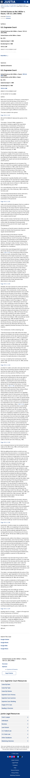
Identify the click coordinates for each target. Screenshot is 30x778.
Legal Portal (15, 762)
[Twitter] (20, 757)
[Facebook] (12, 757)
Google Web (4, 645)
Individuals (5, 720)
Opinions (8, 16)
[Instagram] (14, 757)
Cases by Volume (7, 691)
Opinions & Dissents (6, 65)
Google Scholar (5, 639)
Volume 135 (13, 6)
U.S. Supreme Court (21, 5)
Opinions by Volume (5, 6)
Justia (2, 5)
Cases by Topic (6, 688)
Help (15, 767)
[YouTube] (10, 757)
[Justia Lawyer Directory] (22, 757)
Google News (4, 648)
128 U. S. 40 (11, 386)
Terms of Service (15, 770)
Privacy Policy (15, 772)
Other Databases (7, 737)
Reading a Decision (7, 708)
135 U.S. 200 (4, 88)
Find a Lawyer (6, 717)
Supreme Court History (8, 694)
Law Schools (5, 727)
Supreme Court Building (9, 701)
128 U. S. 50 (7, 252)
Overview (3, 16)
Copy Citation (9, 673)
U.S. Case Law (12, 5)
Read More (4, 55)
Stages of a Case (7, 705)
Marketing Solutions (8, 741)
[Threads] (16, 757)
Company (15, 765)
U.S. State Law (6, 734)
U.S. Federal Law (6, 731)
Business (4, 724)
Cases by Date (6, 684)
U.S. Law (6, 5)
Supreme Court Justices (9, 698)
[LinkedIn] (8, 757)
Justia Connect (15, 760)
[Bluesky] (18, 757)
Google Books (4, 642)
